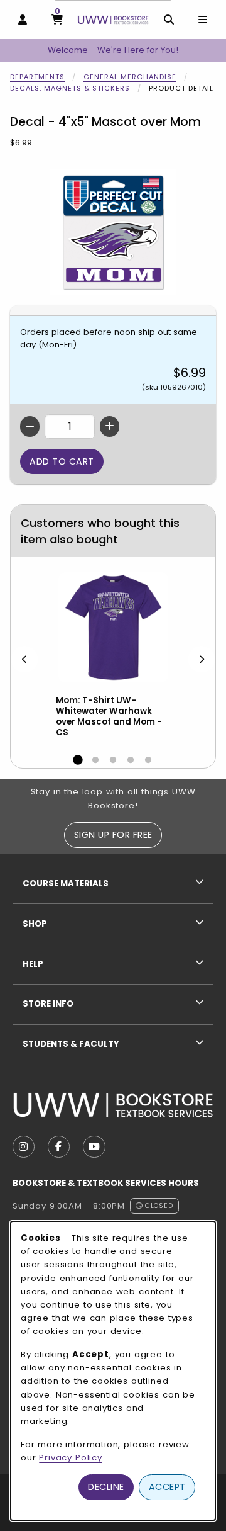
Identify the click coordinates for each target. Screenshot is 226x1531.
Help (33, 964)
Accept (167, 1487)
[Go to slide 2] (95, 760)
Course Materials (66, 884)
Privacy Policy (70, 1458)
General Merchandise (129, 77)
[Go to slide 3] (113, 760)
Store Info (48, 1004)
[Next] (201, 658)
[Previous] (24, 658)
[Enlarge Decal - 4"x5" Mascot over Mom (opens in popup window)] (113, 232)
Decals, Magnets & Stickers (70, 88)
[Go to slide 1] (77, 760)
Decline (106, 1487)
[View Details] (113, 627)
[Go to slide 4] (130, 760)
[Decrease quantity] (30, 426)
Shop (35, 924)
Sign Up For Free (113, 834)
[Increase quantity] (109, 426)
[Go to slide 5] (148, 760)
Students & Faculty (71, 1044)
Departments (37, 77)
